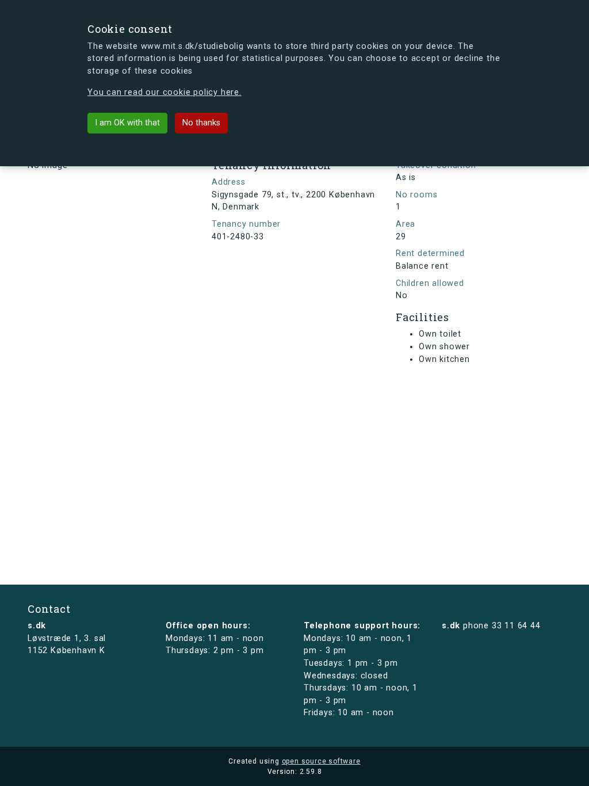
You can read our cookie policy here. (164, 92)
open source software (321, 761)
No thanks (201, 123)
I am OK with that (127, 123)
